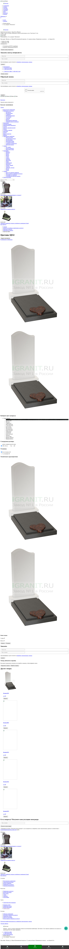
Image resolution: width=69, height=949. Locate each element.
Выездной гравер (10, 149)
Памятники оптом (7, 906)
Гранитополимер (7, 177)
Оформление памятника (8, 136)
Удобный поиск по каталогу (12, 121)
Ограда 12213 (6, 908)
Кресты (7, 119)
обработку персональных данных (24, 62)
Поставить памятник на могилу (10, 915)
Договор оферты (4, 923)
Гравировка (6, 150)
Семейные (8, 114)
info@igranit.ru (6, 66)
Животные (8, 160)
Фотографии (6, 897)
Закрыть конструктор (5, 238)
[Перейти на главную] (34, 3)
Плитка (5, 132)
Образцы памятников (8, 913)
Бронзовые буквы (10, 141)
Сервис (5, 145)
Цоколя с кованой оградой (9, 127)
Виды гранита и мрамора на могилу (14, 173)
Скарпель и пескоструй (11, 143)
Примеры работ (6, 904)
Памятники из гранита (8, 110)
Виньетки (8, 164)
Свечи (7, 156)
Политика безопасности (8, 885)
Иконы (7, 155)
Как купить (5, 893)
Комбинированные (10, 115)
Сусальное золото (10, 142)
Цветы (7, 154)
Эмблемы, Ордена (10, 167)
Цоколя (5, 129)
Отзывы (5, 6)
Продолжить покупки (5, 665)
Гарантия (5, 10)
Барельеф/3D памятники (11, 120)
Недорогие (8, 112)
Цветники (5, 131)
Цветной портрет (10, 144)
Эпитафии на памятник (11, 174)
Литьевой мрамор (7, 124)
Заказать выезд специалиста (7, 49)
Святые (7, 158)
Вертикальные (9, 113)
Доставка (5, 8)
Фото (4, 11)
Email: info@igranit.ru (8, 934)
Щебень (5, 135)
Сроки (4, 894)
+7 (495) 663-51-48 (7, 69)
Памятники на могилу (8, 891)
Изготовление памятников (9, 881)
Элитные (8, 118)
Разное (7, 170)
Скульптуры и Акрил (11, 138)
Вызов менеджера (7, 892)
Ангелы (8, 166)
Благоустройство (10, 148)
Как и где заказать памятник (12, 172)
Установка (5, 9)
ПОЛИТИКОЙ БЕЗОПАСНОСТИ (9, 829)
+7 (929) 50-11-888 (7, 68)
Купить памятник (7, 883)
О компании (6, 5)
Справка (5, 171)
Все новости (3, 224)
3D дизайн (8, 147)
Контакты (5, 12)
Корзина (5, 14)
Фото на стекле (9, 137)
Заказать (3, 643)
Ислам (7, 168)
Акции (2, 107)
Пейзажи (8, 159)
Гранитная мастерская (8, 882)
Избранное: (3, 16)
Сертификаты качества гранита (13, 176)
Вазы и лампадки (7, 133)
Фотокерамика (9, 139)
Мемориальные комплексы (9, 125)
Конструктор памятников (9, 109)
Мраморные (6, 123)
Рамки (7, 161)
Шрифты (8, 152)
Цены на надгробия (7, 917)
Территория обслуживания (9, 902)
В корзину (8, 643)
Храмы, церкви (9, 165)
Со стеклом (8, 116)
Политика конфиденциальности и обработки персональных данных (16, 921)
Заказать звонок (4, 73)
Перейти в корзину (14, 665)
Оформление (9, 162)
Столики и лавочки (7, 130)
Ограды (5, 126)
